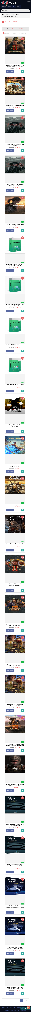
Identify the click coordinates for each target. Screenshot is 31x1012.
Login (4, 6)
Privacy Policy (12, 1007)
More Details (10, 71)
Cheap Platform (15, 14)
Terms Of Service (4, 1007)
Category (7, 14)
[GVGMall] (9, 2)
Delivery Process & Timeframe (12, 1008)
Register (9, 6)
